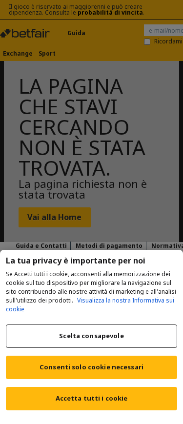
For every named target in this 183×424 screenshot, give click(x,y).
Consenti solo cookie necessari (91, 367)
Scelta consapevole (91, 335)
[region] (91, 337)
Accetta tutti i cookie (92, 398)
